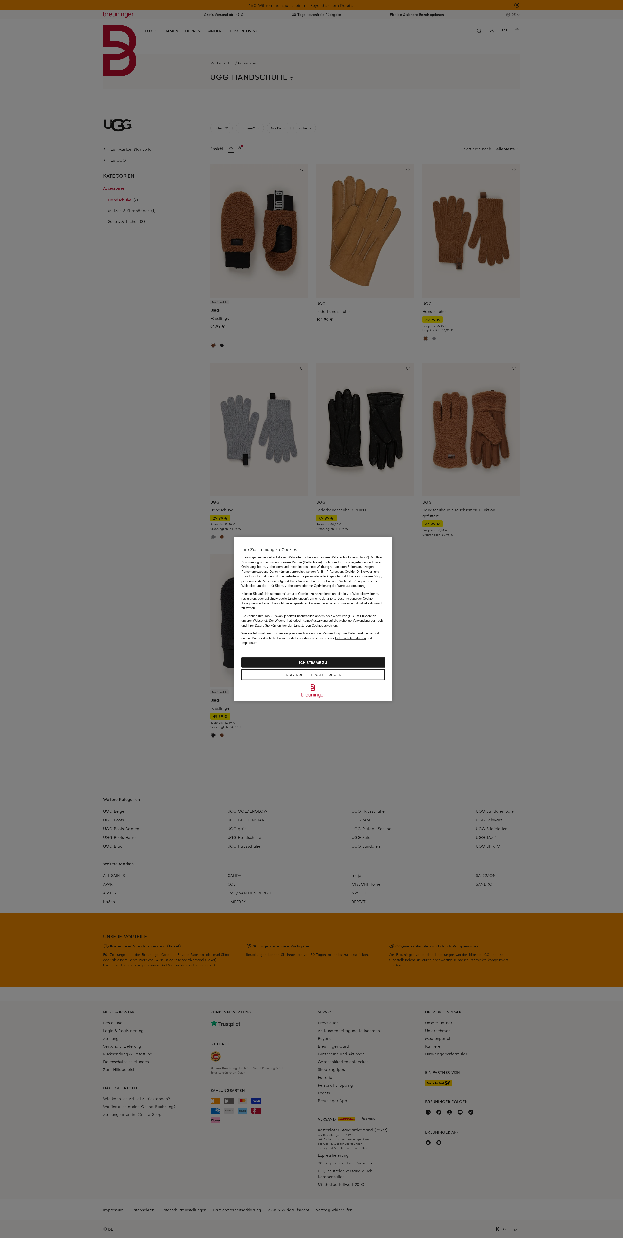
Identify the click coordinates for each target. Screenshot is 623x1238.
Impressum (249, 643)
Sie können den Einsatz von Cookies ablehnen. (301, 625)
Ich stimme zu (313, 662)
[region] (313, 619)
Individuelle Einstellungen (313, 674)
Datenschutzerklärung (350, 638)
